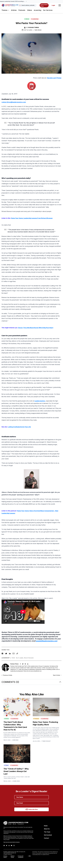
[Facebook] (4, 845)
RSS (30, 856)
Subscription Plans (44, 5)
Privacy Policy (5, 856)
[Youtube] (11, 845)
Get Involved (48, 835)
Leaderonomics (39, 401)
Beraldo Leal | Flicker (54, 78)
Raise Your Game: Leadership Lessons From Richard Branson (32, 218)
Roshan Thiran (33, 27)
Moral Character (29, 658)
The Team (47, 832)
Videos (29, 10)
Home (45, 826)
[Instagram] (14, 845)
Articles (14, 10)
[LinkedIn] (9, 845)
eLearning (37, 10)
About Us (47, 829)
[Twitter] (6, 845)
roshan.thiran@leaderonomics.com (14, 102)
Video (6, 765)
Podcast (36, 718)
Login (53, 5)
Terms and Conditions (20, 856)
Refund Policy (12, 856)
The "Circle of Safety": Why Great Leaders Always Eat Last (16, 771)
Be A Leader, (20, 658)
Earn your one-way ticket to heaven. (12, 842)
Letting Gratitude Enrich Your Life (19, 427)
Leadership (35, 19)
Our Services (47, 10)
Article (27, 19)
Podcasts (21, 10)
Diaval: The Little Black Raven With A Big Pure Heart (35, 327)
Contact (46, 838)
